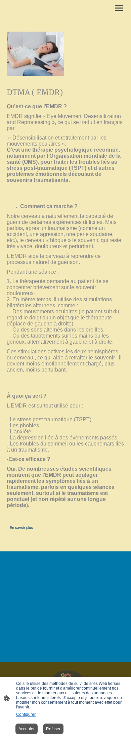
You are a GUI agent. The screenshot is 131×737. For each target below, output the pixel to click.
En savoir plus (21, 528)
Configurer (26, 714)
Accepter (26, 729)
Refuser (53, 729)
